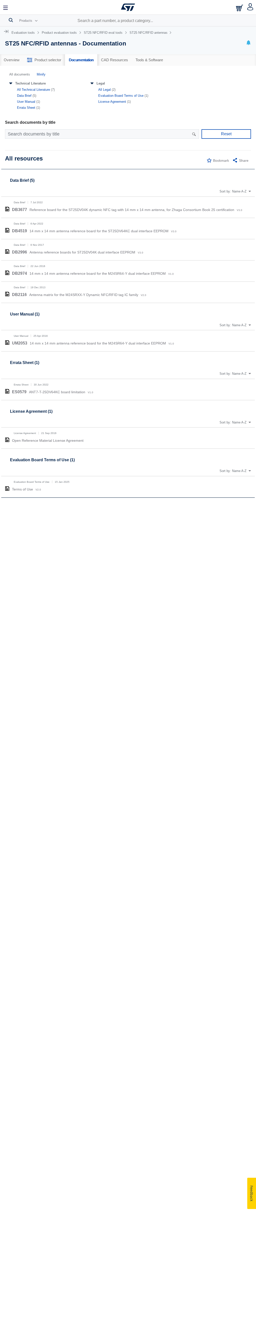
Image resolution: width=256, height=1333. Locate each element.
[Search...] (11, 20)
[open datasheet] (7, 209)
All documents (19, 74)
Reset (226, 134)
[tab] (11, 60)
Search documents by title (30, 122)
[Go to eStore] (240, 8)
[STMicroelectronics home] (128, 7)
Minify (41, 74)
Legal (100, 83)
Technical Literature (30, 83)
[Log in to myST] (250, 7)
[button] (5, 7)
